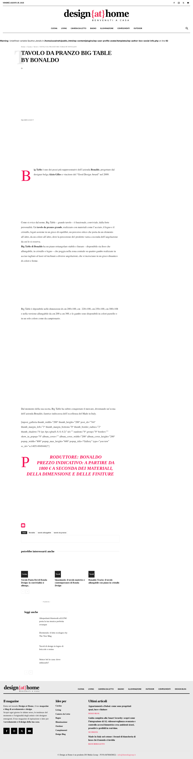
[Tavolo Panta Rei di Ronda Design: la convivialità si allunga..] (36, 567)
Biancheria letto (96, 744)
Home (23, 46)
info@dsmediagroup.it (127, 755)
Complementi (123, 28)
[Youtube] (188, 3)
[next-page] (27, 592)
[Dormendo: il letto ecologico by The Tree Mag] (30, 635)
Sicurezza (93, 732)
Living (64, 28)
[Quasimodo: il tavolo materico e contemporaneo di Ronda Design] (70, 567)
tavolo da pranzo (60, 533)
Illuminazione (106, 28)
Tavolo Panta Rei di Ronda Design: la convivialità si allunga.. (34, 583)
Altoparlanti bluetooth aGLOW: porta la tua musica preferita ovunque (53, 621)
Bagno (93, 28)
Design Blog (93, 714)
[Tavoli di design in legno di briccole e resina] (30, 649)
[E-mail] (23, 526)
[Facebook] (174, 3)
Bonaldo (91, 456)
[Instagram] (179, 3)
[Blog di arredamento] (25, 688)
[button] (186, 28)
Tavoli (35, 46)
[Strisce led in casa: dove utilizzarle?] (30, 662)
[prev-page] (23, 592)
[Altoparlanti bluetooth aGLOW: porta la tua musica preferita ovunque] (30, 621)
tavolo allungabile (44, 533)
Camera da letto (78, 28)
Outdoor (138, 28)
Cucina (54, 28)
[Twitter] (183, 3)
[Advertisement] (70, 146)
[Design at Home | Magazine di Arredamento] (96, 15)
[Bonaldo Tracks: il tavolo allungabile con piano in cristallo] (103, 567)
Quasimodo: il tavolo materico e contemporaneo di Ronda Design (70, 583)
